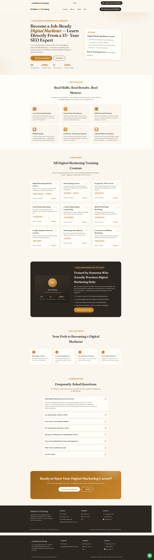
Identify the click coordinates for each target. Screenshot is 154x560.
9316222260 (108, 516)
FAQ (85, 9)
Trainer (79, 9)
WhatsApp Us (108, 519)
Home (75, 3)
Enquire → (54, 198)
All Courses (64, 544)
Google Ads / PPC (64, 516)
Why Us (72, 9)
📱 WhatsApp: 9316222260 (41, 58)
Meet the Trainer (85, 516)
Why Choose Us (85, 514)
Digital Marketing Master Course (68, 522)
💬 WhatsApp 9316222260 (69, 489)
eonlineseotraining (40, 3)
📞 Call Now (59, 58)
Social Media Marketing (65, 519)
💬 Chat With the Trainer (83, 310)
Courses (65, 9)
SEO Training (62, 514)
